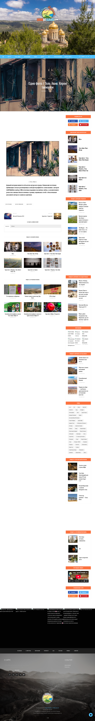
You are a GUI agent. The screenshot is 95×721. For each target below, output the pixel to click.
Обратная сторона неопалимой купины (83, 369)
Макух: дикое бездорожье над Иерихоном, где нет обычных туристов (84, 316)
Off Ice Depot (52, 296)
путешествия (84, 444)
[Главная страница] (3, 56)
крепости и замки (79, 425)
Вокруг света (68, 57)
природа (71, 444)
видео (80, 415)
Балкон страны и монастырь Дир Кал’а (32, 297)
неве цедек (78, 433)
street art (71, 409)
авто (78, 412)
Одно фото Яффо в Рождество (52, 314)
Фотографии (8, 204)
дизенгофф (80, 420)
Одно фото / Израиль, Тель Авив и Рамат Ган (13, 270)
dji (74, 407)
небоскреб (71, 433)
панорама (71, 439)
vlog (76, 409)
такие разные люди (72, 449)
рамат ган (71, 447)
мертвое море (82, 428)
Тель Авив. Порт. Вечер (32, 254)
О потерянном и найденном (12, 296)
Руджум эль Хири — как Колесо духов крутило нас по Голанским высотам (83, 391)
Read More (17, 670)
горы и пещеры (72, 420)
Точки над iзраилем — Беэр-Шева (83, 497)
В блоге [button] (13, 226)
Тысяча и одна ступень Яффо (82, 466)
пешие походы (84, 439)
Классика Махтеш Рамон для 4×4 (83, 306)
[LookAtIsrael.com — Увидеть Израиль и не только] (47, 13)
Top (48, 717)
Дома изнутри (68, 665)
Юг (49, 57)
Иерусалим (27, 57)
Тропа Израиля (58, 57)
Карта (9, 57)
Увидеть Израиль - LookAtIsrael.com (52, 707)
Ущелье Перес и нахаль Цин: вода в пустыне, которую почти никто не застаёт (83, 294)
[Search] (91, 56)
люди (76, 428)
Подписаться (71, 345)
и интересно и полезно (81, 423)
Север (35, 57)
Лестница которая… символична (82, 539)
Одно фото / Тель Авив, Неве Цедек (52, 254)
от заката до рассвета (81, 436)
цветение (71, 452)
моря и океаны (83, 431)
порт (70, 441)
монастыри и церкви (73, 431)
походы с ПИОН (77, 441)
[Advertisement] (47, 43)
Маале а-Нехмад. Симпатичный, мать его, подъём (84, 282)
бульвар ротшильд (72, 415)
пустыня (77, 444)
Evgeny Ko (44, 91)
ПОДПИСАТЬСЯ (48, 618)
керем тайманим (19, 204)
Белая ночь (67, 667)
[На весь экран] (86, 581)
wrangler (81, 409)
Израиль (44, 78)
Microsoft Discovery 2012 (18, 216)
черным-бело (78, 452)
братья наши (84, 412)
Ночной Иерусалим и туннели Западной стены (83, 487)
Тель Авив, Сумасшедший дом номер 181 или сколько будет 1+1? (83, 477)
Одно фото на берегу (32, 270)
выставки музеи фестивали (74, 417)
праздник (85, 441)
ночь (84, 433)
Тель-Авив (17, 57)
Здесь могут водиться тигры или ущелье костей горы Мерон (83, 240)
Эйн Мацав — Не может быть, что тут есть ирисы (83, 230)
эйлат (85, 452)
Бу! (80, 549)
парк (77, 439)
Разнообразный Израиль (83, 379)
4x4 (70, 407)
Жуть (13, 254)
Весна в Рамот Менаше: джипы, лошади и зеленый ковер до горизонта (83, 206)
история (70, 425)
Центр (42, 57)
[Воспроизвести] (70, 581)
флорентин (81, 449)
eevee (79, 407)
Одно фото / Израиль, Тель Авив (52, 270)
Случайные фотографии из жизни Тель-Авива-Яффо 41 (13, 314)
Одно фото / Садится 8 (47, 216)
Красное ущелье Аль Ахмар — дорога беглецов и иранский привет (83, 219)
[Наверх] (91, 715)
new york (84, 407)
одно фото (29, 204)
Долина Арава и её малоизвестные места (83, 359)
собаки (77, 447)
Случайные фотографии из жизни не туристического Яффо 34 (32, 314)
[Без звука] (84, 581)
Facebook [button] (7, 226)
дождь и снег (71, 423)
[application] (78, 577)
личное (70, 428)
